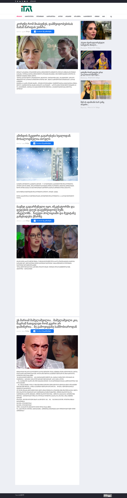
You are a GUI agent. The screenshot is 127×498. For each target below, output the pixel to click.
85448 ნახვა (95, 77)
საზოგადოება (51, 16)
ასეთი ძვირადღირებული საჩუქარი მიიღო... (92, 44)
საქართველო (87, 16)
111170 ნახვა (95, 107)
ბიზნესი (97, 16)
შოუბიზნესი (40, 16)
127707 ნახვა (95, 47)
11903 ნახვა (25, 143)
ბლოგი (60, 16)
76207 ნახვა (25, 331)
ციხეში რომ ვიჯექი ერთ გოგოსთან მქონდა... (92, 73)
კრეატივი (68, 16)
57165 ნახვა (26, 221)
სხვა (103, 16)
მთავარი (19, 16)
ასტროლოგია (29, 16)
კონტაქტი (33, 1)
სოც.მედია (77, 16)
